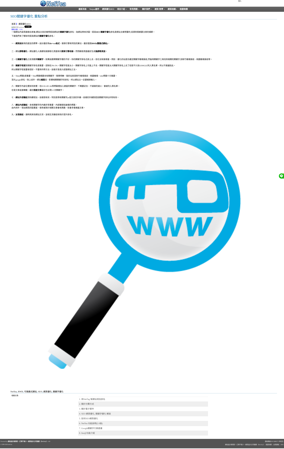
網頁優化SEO (108, 9)
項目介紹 (121, 9)
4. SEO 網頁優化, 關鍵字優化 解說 (95, 414)
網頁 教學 (159, 9)
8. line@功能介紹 (87, 433)
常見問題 (134, 9)
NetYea (13, 391)
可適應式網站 (30, 391)
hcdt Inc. (10, 444)
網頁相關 (172, 9)
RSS (282, 444)
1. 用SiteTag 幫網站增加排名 (92, 399)
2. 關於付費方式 (86, 404)
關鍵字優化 (58, 391)
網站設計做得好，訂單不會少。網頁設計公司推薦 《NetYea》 (27, 441)
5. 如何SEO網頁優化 (88, 418)
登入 (239, 1)
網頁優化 (47, 391)
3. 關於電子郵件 (86, 409)
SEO (40, 391)
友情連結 (276, 444)
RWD (20, 391)
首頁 (14, 24)
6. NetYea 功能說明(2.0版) (91, 423)
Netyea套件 (94, 9)
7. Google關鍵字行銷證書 (90, 428)
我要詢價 (184, 9)
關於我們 (146, 9)
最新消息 (83, 9)
